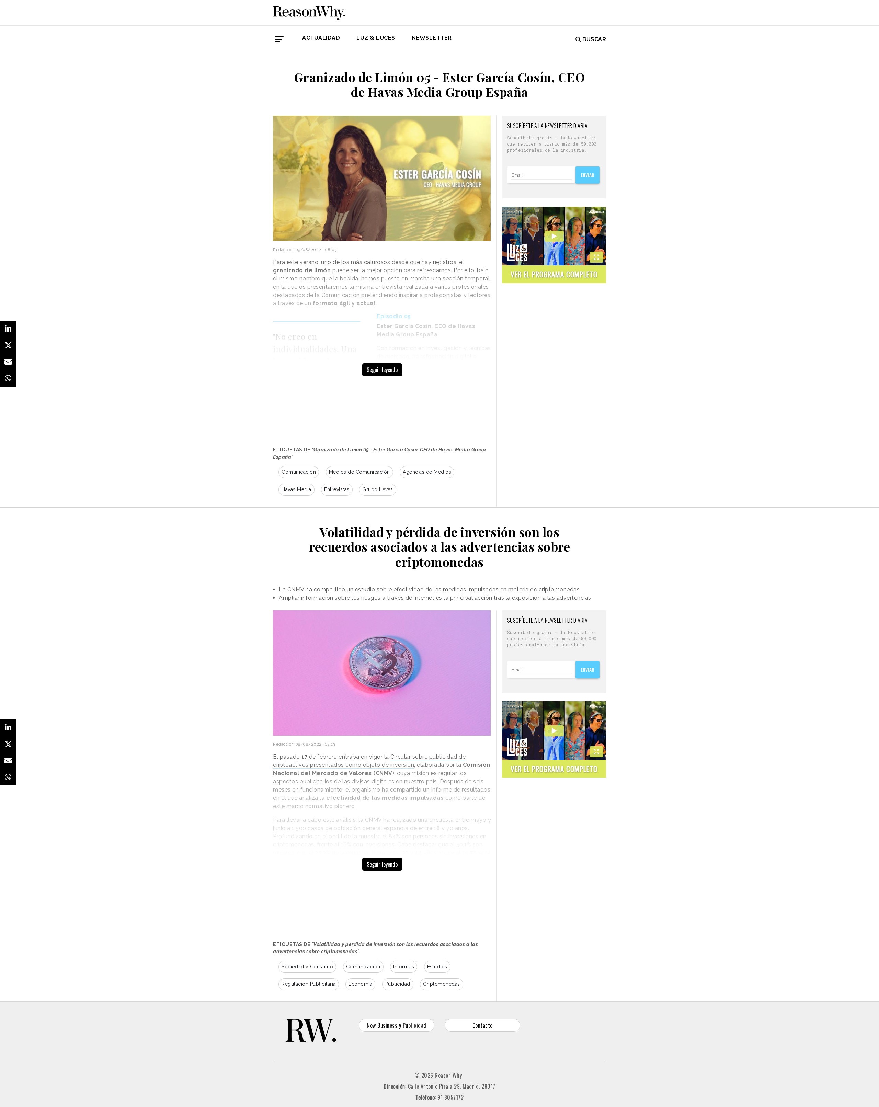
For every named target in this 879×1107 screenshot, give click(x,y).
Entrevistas (337, 489)
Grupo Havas (377, 489)
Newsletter (432, 38)
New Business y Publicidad (396, 1025)
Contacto (482, 1025)
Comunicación (299, 472)
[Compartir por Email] (8, 362)
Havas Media (296, 489)
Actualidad (321, 38)
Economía (360, 984)
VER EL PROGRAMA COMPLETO (554, 274)
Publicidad (397, 984)
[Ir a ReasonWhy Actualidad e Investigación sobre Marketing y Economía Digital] (309, 11)
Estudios (437, 966)
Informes (403, 966)
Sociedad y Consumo (307, 966)
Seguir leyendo (382, 370)
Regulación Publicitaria (309, 984)
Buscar (594, 39)
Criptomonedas (441, 984)
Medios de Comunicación (359, 472)
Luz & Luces (375, 38)
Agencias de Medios (427, 472)
